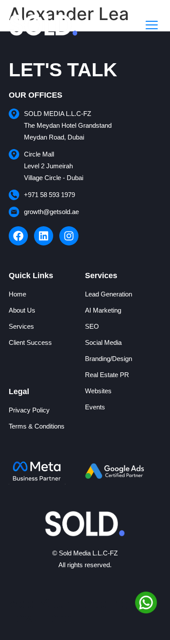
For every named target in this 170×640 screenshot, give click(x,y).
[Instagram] (68, 235)
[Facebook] (18, 235)
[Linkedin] (43, 235)
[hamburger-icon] (151, 25)
